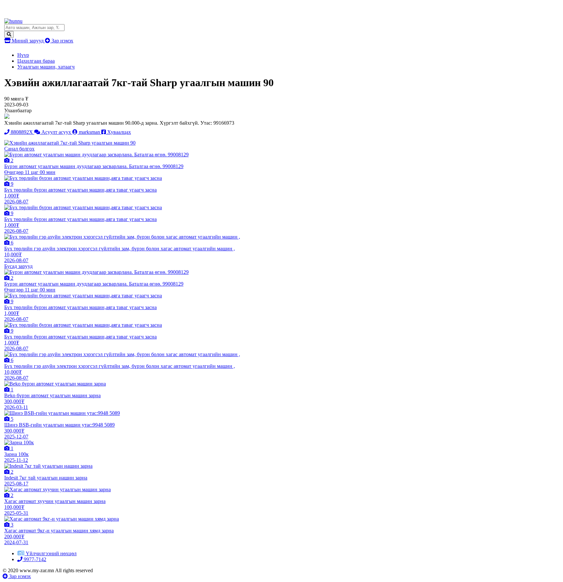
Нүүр (23, 55)
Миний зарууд (27, 40)
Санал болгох (19, 148)
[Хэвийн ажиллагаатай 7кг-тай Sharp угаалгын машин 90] (70, 143)
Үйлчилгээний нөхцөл (51, 553)
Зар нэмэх (61, 40)
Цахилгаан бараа (36, 61)
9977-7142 (34, 559)
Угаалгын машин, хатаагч (46, 67)
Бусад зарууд (18, 266)
